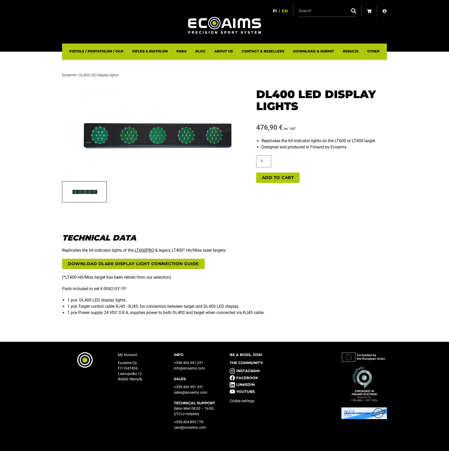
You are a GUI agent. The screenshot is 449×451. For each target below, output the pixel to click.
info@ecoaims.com (189, 368)
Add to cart (278, 177)
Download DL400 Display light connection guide (133, 263)
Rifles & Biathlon (150, 51)
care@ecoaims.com (190, 427)
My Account (127, 355)
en (285, 11)
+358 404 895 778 (188, 422)
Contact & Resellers (263, 51)
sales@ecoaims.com (190, 392)
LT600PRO (144, 250)
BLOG (200, 51)
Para (181, 51)
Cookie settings (242, 401)
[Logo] (224, 25)
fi (275, 11)
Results (350, 51)
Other (373, 51)
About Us (223, 51)
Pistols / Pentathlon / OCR (96, 51)
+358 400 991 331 (188, 363)
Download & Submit (313, 51)
